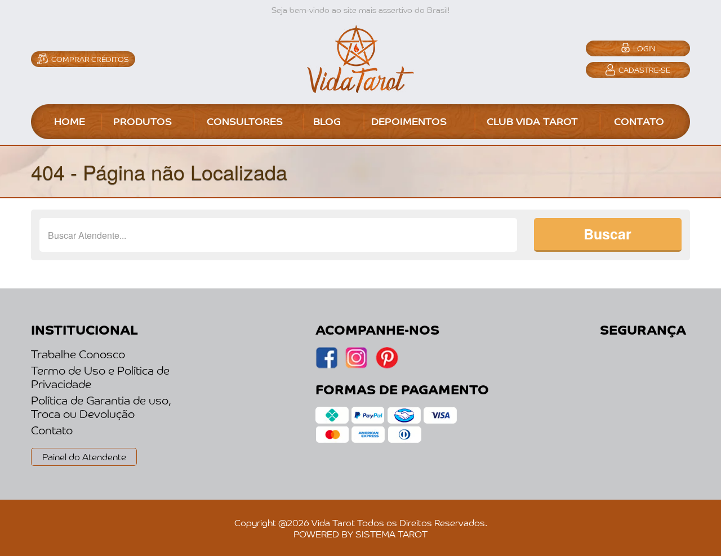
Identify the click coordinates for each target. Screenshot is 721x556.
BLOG (327, 121)
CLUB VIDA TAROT (532, 121)
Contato (52, 430)
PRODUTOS (142, 121)
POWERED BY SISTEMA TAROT (360, 533)
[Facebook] (356, 365)
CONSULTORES (245, 121)
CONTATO (639, 121)
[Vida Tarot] (360, 57)
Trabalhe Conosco (78, 354)
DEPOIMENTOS (409, 121)
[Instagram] (326, 365)
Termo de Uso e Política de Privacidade (100, 376)
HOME (69, 121)
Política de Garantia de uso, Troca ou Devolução (101, 406)
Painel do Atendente (84, 456)
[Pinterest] (386, 365)
